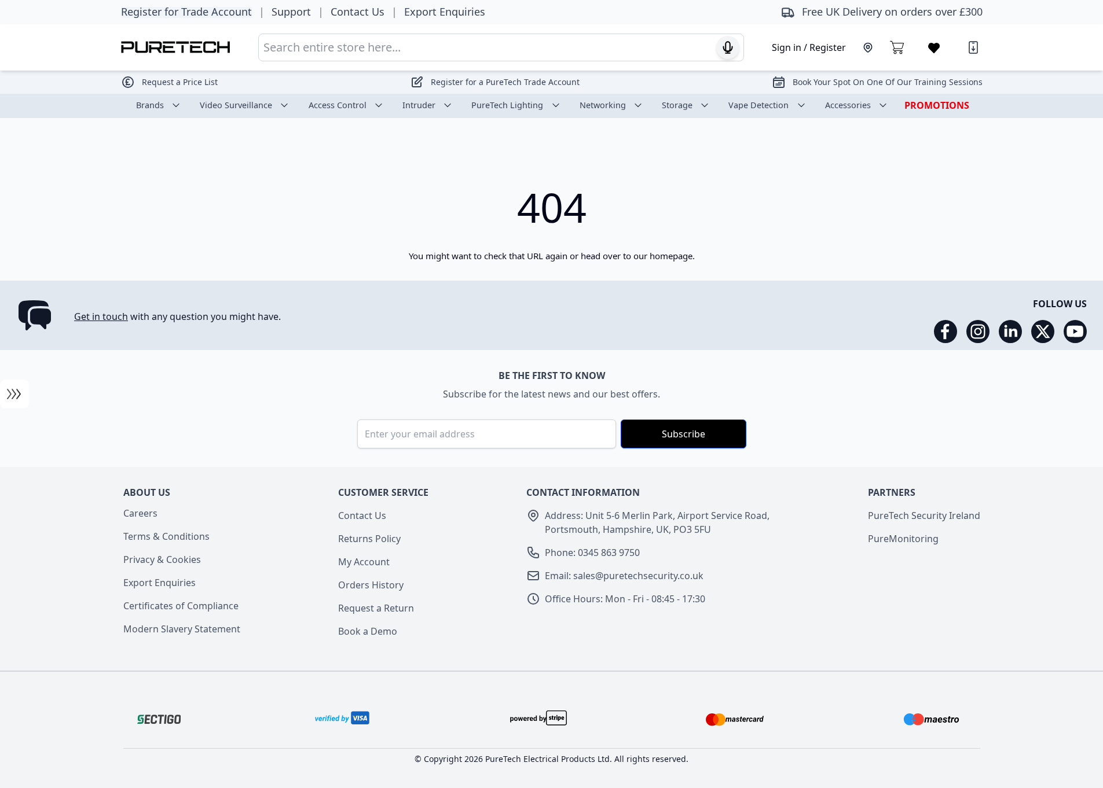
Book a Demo (367, 631)
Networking (603, 105)
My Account (364, 561)
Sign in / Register (809, 47)
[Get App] (973, 47)
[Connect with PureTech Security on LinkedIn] (1010, 331)
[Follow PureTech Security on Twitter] (1042, 331)
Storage (677, 105)
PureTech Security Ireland (924, 515)
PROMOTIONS (936, 105)
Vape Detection (758, 105)
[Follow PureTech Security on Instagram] (978, 331)
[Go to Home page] (175, 47)
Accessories (848, 105)
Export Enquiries (159, 582)
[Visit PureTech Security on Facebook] (945, 331)
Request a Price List (180, 81)
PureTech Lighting (507, 105)
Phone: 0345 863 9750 (592, 552)
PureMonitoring (903, 538)
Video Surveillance (236, 105)
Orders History (371, 585)
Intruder (418, 105)
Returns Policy (369, 538)
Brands (150, 105)
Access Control (338, 105)
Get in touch (101, 316)
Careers (140, 513)
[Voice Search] (727, 47)
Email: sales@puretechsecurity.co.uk (624, 575)
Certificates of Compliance (181, 605)
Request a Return (376, 608)
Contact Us (362, 515)
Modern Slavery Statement (181, 629)
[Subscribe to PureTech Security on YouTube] (1075, 331)
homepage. (672, 256)
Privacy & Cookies (162, 559)
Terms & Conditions (166, 536)
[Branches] (868, 47)
